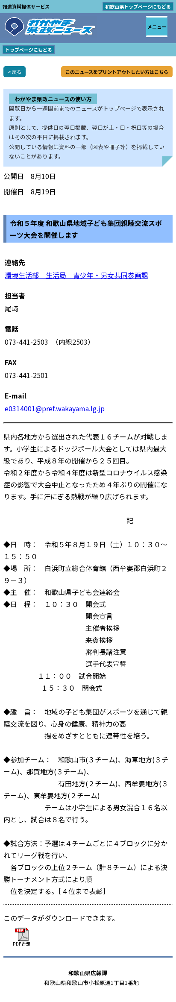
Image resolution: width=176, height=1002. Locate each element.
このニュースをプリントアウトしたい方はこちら (116, 71)
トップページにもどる (28, 49)
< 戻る (14, 71)
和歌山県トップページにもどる (138, 6)
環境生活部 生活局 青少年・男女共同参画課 (76, 275)
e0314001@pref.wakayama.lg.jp (55, 408)
